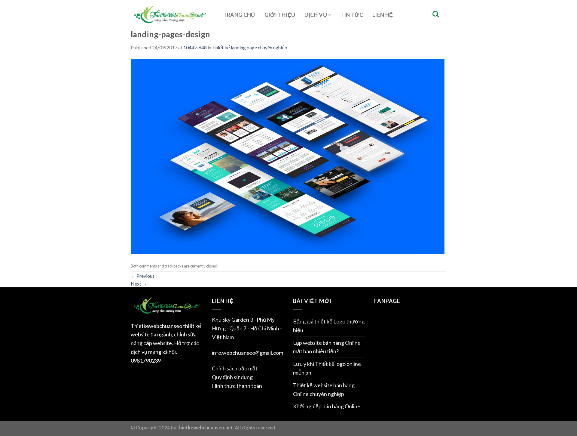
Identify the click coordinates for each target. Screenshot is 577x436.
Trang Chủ (239, 14)
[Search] (436, 14)
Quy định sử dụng (232, 377)
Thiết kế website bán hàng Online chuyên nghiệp (324, 389)
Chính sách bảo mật (235, 368)
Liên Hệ (382, 14)
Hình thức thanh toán (237, 385)
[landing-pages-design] (287, 155)
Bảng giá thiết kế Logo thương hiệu (329, 325)
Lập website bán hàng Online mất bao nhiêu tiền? (327, 347)
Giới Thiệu (279, 14)
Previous (142, 276)
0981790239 (146, 360)
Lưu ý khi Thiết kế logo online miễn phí (327, 368)
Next (139, 283)
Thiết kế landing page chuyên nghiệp (249, 47)
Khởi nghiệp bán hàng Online (326, 406)
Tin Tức (351, 14)
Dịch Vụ (315, 14)
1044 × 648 (195, 47)
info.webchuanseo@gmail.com (247, 352)
